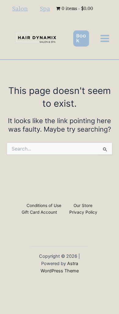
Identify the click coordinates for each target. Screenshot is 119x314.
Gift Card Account (39, 212)
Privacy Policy (83, 212)
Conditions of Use (44, 205)
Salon (20, 8)
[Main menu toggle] (105, 38)
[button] (81, 38)
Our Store (83, 205)
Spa (45, 8)
